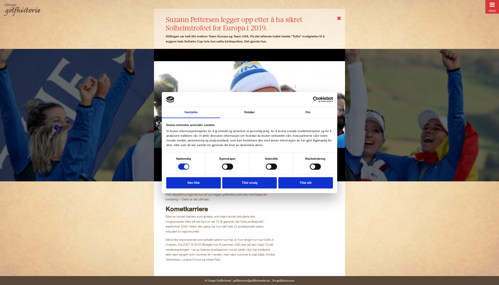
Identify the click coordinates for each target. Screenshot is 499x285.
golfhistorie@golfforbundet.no (251, 280)
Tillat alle (306, 182)
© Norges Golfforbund (218, 280)
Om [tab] (307, 112)
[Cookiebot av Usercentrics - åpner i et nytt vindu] (316, 99)
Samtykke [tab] (191, 112)
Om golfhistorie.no (283, 280)
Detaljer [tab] (249, 112)
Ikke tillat (194, 182)
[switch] (227, 166)
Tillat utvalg (249, 182)
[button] (337, 111)
